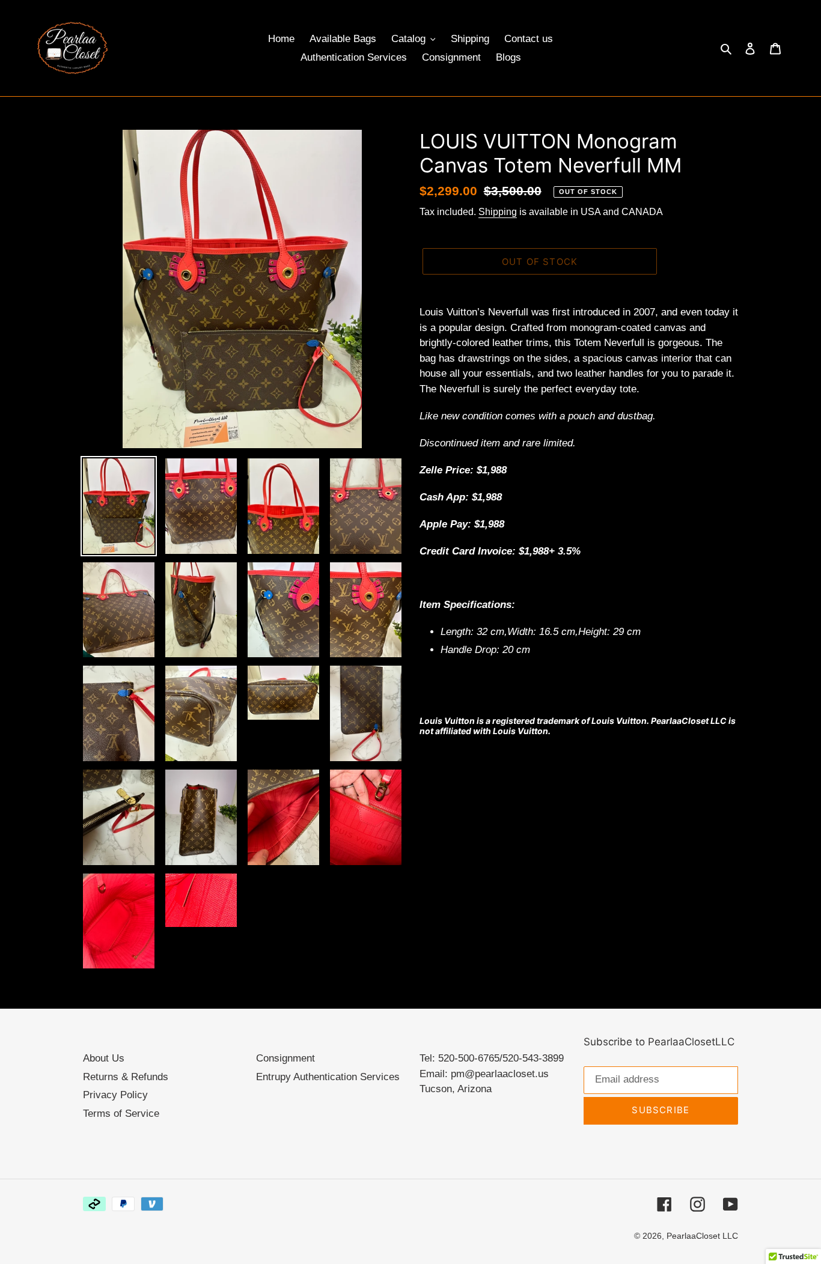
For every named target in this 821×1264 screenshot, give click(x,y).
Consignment (285, 1058)
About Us (103, 1058)
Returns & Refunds (125, 1077)
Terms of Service (121, 1113)
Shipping (497, 212)
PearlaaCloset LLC (702, 1236)
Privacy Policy (115, 1095)
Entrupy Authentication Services (328, 1077)
